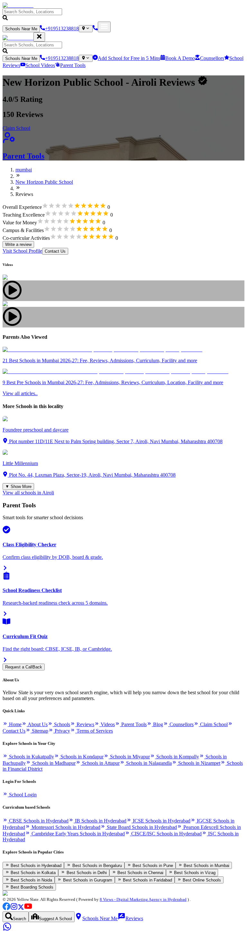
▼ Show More (18, 486)
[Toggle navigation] (104, 27)
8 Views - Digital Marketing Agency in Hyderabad (143, 899)
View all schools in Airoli (28, 492)
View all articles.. (20, 393)
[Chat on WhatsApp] (7, 929)
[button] (123, 15)
